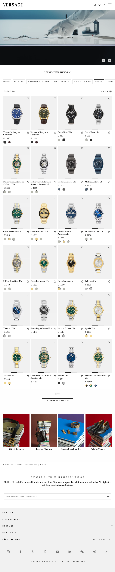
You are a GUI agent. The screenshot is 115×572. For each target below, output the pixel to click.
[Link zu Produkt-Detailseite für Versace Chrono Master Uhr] (98, 356)
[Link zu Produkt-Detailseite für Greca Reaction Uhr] (16, 212)
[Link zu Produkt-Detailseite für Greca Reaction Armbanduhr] (71, 212)
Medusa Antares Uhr (67, 182)
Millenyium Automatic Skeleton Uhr (13, 183)
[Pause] (103, 60)
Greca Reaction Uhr (12, 231)
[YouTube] (57, 552)
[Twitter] (33, 552)
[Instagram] (8, 552)
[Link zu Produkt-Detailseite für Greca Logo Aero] (71, 262)
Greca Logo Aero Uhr (40, 281)
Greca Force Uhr (65, 132)
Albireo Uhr (63, 375)
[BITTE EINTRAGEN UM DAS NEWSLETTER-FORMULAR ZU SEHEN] (108, 496)
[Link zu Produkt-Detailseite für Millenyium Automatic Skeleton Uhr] (16, 162)
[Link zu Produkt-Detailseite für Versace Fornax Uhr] (71, 309)
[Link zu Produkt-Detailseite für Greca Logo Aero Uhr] (44, 262)
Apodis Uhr (90, 328)
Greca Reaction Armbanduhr (64, 232)
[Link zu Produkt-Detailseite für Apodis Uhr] (98, 309)
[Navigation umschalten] (110, 5)
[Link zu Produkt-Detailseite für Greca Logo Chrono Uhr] (44, 309)
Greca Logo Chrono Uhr (41, 328)
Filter (104, 91)
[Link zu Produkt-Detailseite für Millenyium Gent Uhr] (98, 212)
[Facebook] (20, 552)
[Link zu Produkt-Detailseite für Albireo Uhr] (71, 356)
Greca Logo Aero (65, 281)
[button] (104, 5)
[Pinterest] (45, 552)
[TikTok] (107, 552)
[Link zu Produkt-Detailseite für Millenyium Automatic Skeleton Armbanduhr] (44, 162)
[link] (8, 464)
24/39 (57, 394)
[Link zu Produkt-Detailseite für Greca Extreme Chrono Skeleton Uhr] (44, 356)
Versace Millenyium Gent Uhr (12, 133)
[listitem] (19, 81)
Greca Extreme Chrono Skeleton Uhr (41, 376)
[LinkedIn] (70, 552)
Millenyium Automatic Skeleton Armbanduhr (41, 183)
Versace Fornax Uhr (66, 328)
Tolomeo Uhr (91, 281)
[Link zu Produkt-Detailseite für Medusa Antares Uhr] (71, 162)
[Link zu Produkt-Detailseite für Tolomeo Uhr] (98, 262)
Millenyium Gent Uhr (94, 231)
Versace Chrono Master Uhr (95, 376)
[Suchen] (95, 5)
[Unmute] (109, 60)
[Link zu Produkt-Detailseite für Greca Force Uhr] (71, 113)
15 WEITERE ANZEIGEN (57, 400)
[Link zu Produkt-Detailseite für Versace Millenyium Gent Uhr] (16, 113)
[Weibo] (94, 552)
